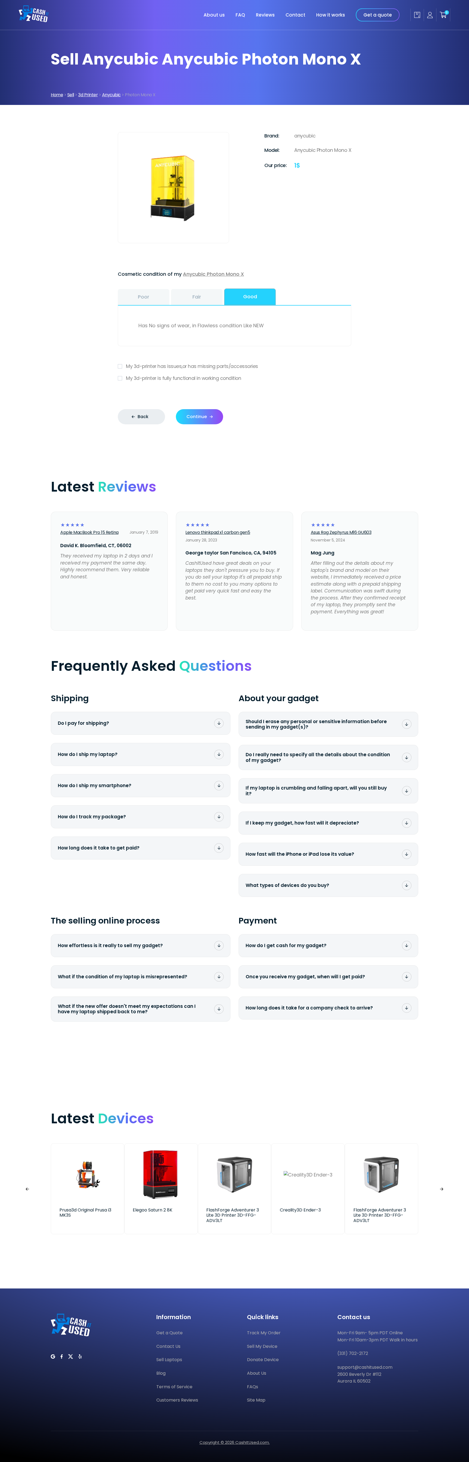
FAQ (240, 15)
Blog (161, 1373)
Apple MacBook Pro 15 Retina (89, 532)
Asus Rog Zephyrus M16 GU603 (341, 532)
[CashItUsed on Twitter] (70, 1356)
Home (57, 95)
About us (214, 15)
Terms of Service (174, 1387)
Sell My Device (262, 1346)
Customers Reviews (177, 1400)
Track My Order (264, 1333)
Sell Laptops (169, 1360)
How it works (330, 15)
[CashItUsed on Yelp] (80, 1356)
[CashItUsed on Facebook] (62, 1356)
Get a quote (377, 15)
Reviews (265, 15)
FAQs (252, 1387)
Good (250, 296)
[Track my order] (417, 15)
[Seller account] (430, 15)
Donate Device (263, 1360)
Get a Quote (169, 1333)
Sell (70, 95)
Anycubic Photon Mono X (213, 274)
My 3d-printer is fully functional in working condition (183, 378)
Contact (295, 15)
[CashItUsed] (34, 20)
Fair (196, 296)
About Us (256, 1373)
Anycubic (111, 95)
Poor (143, 296)
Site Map (256, 1400)
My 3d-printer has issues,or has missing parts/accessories (192, 366)
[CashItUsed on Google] (53, 1356)
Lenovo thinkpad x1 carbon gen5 (217, 532)
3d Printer (88, 95)
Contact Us (168, 1346)
